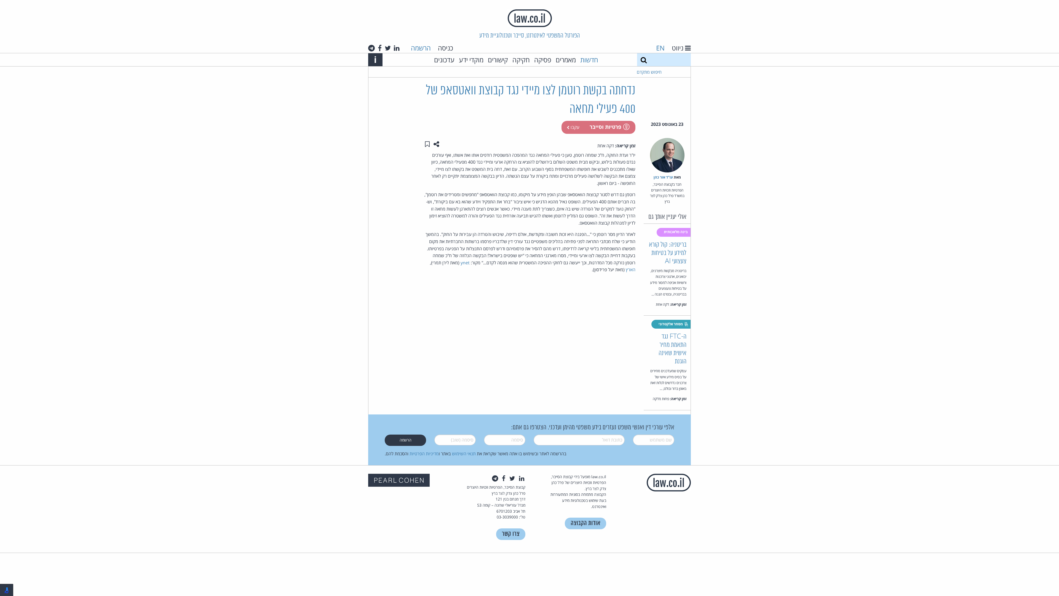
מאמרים (566, 59)
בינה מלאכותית (676, 231)
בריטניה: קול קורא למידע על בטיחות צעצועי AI (667, 253)
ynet (465, 263)
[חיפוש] (643, 59)
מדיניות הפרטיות (424, 454)
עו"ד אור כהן (663, 177)
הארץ (630, 270)
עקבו (574, 127)
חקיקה (521, 59)
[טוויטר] (388, 48)
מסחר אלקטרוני (671, 323)
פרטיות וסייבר (605, 127)
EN (660, 47)
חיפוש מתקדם (649, 72)
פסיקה (542, 59)
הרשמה (421, 47)
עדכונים (444, 59)
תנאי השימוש (464, 454)
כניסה (445, 47)
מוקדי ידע (471, 59)
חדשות (589, 59)
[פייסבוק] (380, 48)
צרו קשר (511, 534)
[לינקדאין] (397, 48)
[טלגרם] (371, 48)
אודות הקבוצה (585, 523)
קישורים (498, 59)
